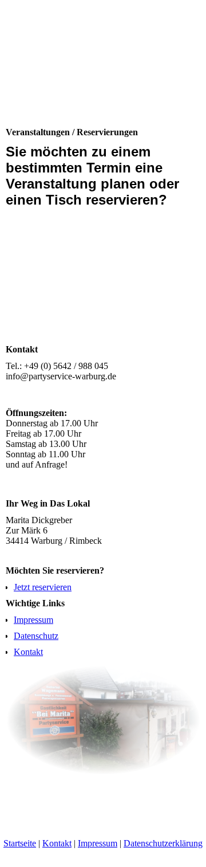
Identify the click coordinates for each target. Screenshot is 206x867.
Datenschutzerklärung (163, 843)
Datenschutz (36, 636)
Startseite (19, 843)
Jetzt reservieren (43, 587)
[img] (103, 70)
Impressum (33, 620)
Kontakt (28, 652)
